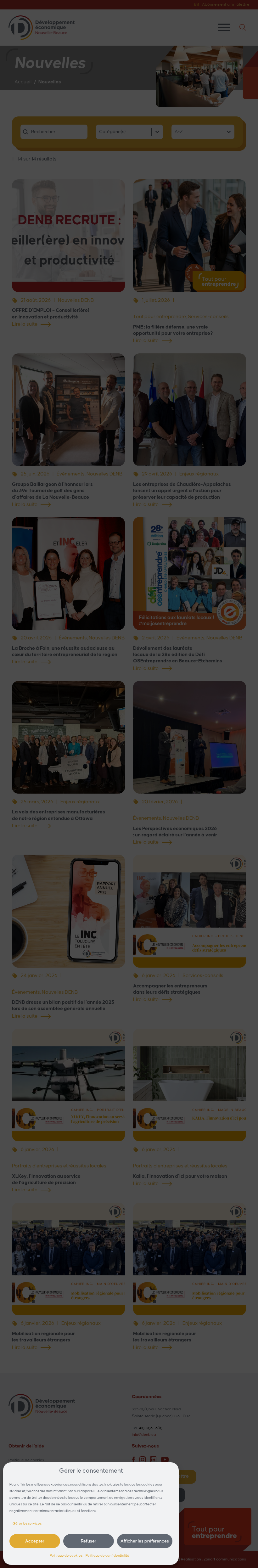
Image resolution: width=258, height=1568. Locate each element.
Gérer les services (27, 1524)
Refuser (88, 1541)
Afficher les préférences (145, 1541)
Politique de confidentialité (107, 1556)
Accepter (34, 1541)
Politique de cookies (66, 1556)
